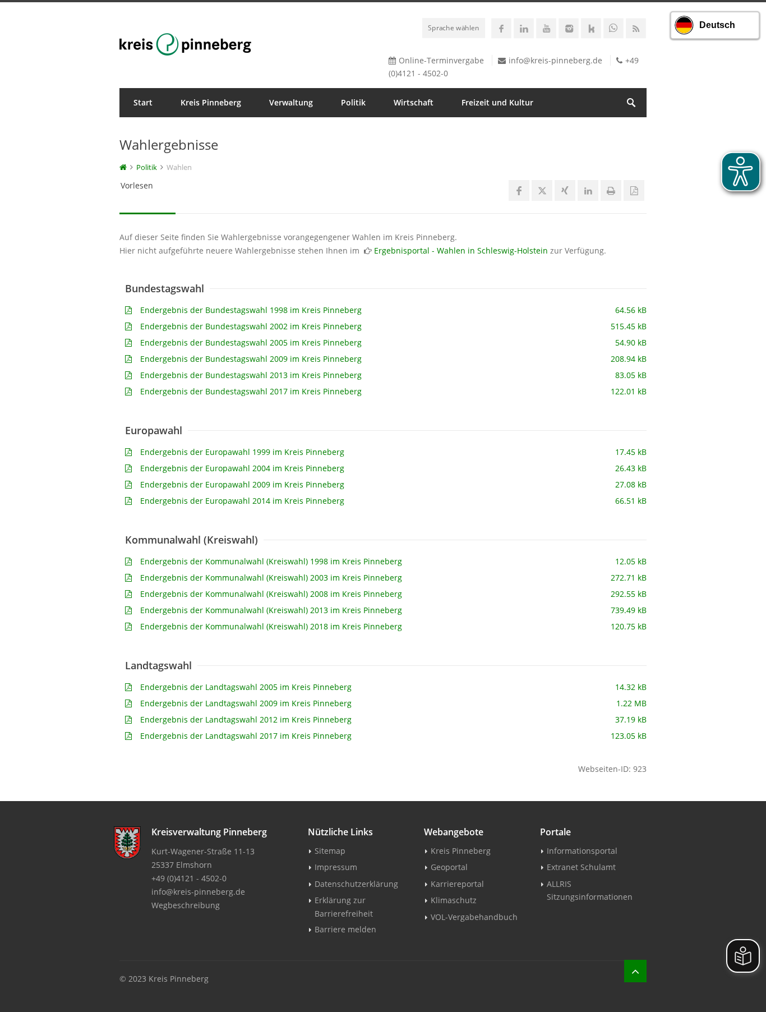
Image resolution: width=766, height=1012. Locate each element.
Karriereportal (457, 883)
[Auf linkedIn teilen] (588, 190)
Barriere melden (345, 929)
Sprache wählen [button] (453, 27)
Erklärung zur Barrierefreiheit (344, 906)
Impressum (336, 867)
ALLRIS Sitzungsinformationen (590, 890)
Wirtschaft (413, 102)
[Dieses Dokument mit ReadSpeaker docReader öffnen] (634, 190)
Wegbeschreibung (185, 905)
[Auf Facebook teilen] (519, 190)
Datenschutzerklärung (356, 883)
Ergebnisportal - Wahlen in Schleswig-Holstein (461, 250)
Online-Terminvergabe (441, 60)
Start (143, 102)
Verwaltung (291, 102)
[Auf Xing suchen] (565, 190)
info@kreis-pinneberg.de (555, 60)
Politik (353, 102)
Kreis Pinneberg (211, 102)
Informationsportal (582, 850)
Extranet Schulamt (581, 867)
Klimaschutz (454, 900)
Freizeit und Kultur (497, 102)
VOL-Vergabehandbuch (474, 917)
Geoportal (449, 867)
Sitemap (330, 850)
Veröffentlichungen (170, 131)
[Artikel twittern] (542, 190)
